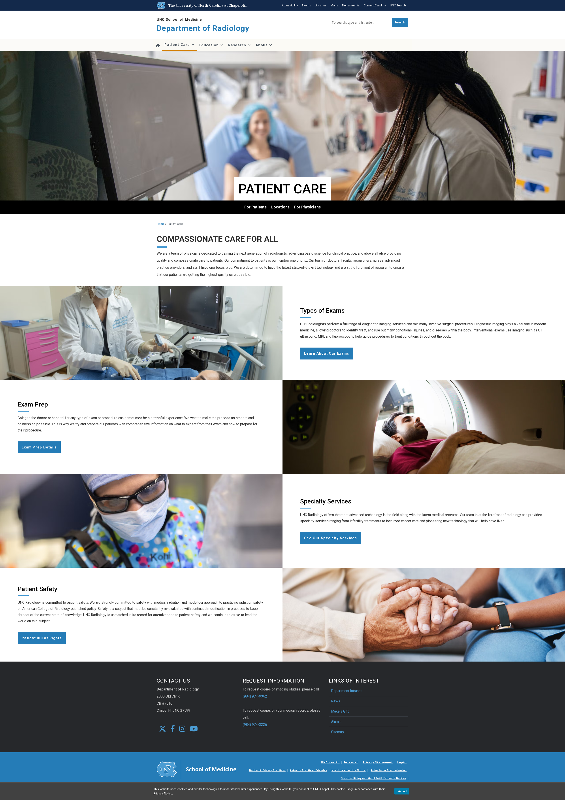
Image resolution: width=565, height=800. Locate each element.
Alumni (336, 722)
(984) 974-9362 (255, 696)
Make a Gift (340, 711)
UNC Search (398, 5)
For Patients (255, 207)
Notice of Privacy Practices (267, 770)
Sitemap (337, 732)
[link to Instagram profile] (182, 729)
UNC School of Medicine (179, 19)
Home (160, 223)
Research (237, 45)
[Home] (157, 45)
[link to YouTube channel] (194, 729)
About (261, 45)
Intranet (351, 762)
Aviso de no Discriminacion (389, 770)
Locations (280, 207)
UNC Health (330, 762)
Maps (334, 5)
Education (209, 45)
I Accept (402, 791)
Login (402, 762)
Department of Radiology (203, 28)
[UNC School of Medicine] (196, 769)
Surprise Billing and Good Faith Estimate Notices (373, 778)
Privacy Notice (162, 793)
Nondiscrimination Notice (348, 770)
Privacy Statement (378, 762)
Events (306, 5)
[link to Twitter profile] (162, 729)
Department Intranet (346, 691)
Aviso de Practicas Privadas (308, 770)
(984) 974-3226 (255, 724)
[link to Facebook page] (172, 729)
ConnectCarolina (375, 5)
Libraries (321, 5)
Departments (351, 5)
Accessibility (290, 5)
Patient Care (177, 44)
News (335, 701)
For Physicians (307, 207)
